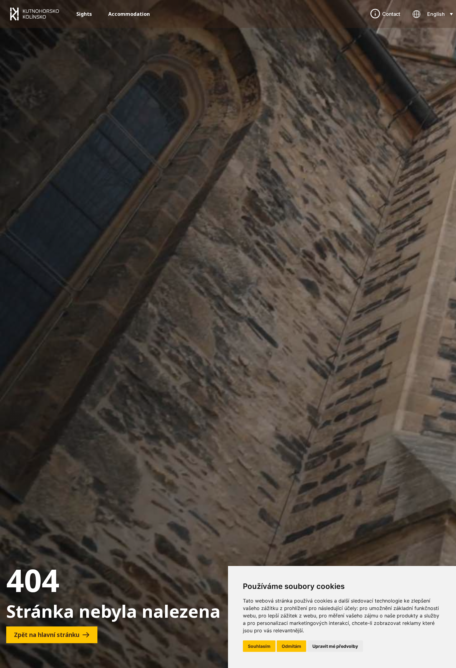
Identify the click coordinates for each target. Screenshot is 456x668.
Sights (84, 14)
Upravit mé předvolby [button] (335, 646)
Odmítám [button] (291, 646)
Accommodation (129, 14)
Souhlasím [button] (259, 646)
